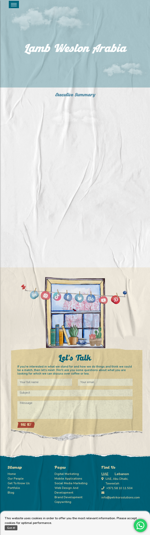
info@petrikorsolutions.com (120, 497)
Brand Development (68, 497)
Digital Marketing (66, 474)
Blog (11, 493)
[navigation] (14, 4)
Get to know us (19, 483)
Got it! (11, 528)
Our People (16, 479)
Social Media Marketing (71, 483)
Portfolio (14, 488)
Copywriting (62, 502)
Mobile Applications (68, 479)
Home (12, 474)
